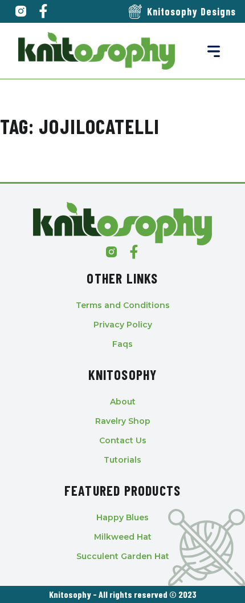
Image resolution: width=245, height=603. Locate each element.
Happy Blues (122, 517)
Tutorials (122, 460)
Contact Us (122, 440)
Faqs (122, 344)
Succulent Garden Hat (122, 556)
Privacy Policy (122, 324)
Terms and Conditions (123, 305)
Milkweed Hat (123, 537)
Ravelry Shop (122, 421)
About (123, 401)
